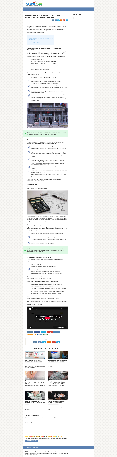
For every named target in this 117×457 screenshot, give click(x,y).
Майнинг (28, 9)
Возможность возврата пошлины (35, 43)
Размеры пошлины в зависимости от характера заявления (40, 38)
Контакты (29, 447)
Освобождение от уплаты (33, 42)
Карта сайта (35, 447)
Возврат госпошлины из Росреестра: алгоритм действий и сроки (35, 402)
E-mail (41, 417)
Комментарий (28, 422)
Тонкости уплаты (32, 39)
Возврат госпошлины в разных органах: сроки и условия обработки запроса (56, 402)
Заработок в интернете (81, 9)
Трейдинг (61, 9)
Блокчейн (55, 9)
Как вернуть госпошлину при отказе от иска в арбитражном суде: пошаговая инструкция (56, 382)
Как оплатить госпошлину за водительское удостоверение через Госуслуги (33, 362)
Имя (26, 417)
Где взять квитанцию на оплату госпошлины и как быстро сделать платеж (35, 382)
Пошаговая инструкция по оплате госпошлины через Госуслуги (57, 361)
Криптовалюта (35, 9)
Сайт (55, 417)
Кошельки (48, 9)
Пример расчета (31, 41)
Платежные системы (70, 9)
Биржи (42, 9)
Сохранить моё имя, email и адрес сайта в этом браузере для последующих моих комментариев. (46, 438)
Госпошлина (37, 20)
